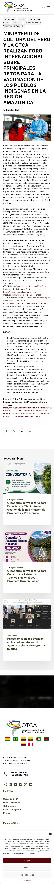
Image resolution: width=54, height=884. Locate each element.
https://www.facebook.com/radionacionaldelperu (25, 303)
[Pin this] (30, 431)
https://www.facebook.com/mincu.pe (19, 292)
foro (22, 19)
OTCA (17, 22)
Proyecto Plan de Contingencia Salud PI (22, 24)
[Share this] (6, 431)
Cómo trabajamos (12, 809)
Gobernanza (9, 806)
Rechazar (27, 868)
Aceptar (27, 860)
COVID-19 (9, 19)
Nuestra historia (11, 802)
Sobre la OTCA (10, 799)
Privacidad (27, 881)
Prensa (6, 813)
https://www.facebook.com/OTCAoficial (28, 286)
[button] (50, 834)
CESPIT (10, 603)
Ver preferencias (27, 875)
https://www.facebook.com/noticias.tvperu (31, 298)
